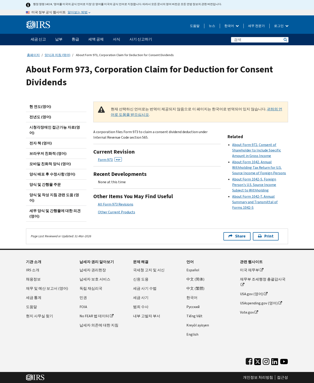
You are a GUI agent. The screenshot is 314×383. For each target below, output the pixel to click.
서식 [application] (116, 39)
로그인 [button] (279, 26)
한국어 (229, 26)
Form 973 (109, 159)
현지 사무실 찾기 (39, 316)
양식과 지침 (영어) (57, 55)
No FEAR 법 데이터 (94, 316)
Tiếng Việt (194, 316)
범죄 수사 (140, 306)
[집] (38, 23)
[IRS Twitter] (257, 360)
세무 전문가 (256, 26)
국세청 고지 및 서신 (149, 270)
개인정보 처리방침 (258, 377)
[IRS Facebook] (249, 360)
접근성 (282, 377)
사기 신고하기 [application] (140, 39)
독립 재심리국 (91, 288)
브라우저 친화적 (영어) (48, 153)
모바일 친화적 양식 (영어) (50, 163)
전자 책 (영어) (40, 143)
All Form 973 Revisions (115, 204)
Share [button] (240, 236)
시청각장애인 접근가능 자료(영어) (54, 130)
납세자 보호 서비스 (95, 279)
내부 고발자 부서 (146, 316)
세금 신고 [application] (38, 39)
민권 (83, 297)
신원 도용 (140, 279)
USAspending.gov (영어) (259, 303)
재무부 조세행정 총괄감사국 (262, 279)
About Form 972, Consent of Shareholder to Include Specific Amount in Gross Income (256, 150)
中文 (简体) (195, 279)
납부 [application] (59, 39)
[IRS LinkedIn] (274, 360)
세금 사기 (140, 297)
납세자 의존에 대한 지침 (99, 325)
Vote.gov (247, 312)
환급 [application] (75, 39)
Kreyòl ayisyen (197, 325)
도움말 (195, 26)
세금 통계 (33, 297)
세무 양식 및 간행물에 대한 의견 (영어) (55, 213)
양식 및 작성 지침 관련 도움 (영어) (54, 197)
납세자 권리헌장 (93, 270)
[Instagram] (266, 360)
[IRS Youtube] (284, 360)
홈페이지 (33, 55)
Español (192, 270)
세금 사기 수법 (145, 288)
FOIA (83, 306)
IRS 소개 (32, 270)
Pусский (193, 306)
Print (269, 236)
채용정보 (33, 279)
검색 (285, 40)
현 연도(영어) (40, 106)
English (192, 334)
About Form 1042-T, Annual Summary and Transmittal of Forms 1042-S (255, 202)
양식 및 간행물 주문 (45, 184)
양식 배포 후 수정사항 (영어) (52, 174)
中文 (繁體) (195, 288)
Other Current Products (116, 212)
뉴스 (212, 26)
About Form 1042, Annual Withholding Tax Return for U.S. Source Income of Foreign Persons (259, 167)
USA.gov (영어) (251, 294)
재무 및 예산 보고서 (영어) (47, 288)
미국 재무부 (249, 270)
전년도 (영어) (40, 116)
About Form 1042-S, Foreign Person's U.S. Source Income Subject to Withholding (254, 185)
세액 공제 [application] (96, 39)
